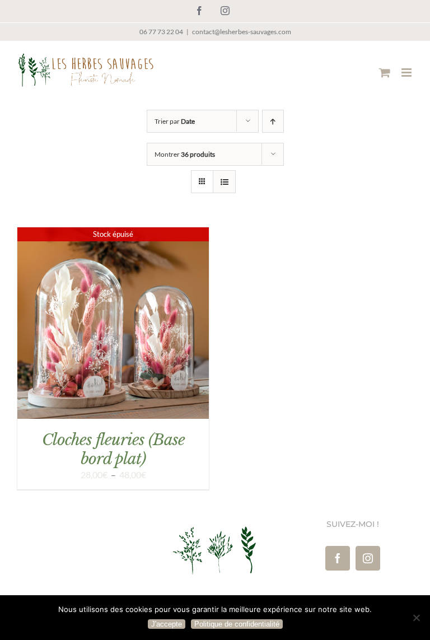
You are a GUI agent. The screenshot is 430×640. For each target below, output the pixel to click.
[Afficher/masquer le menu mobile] (407, 72)
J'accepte (166, 624)
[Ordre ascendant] (273, 121)
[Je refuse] (416, 617)
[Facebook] (337, 558)
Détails (113, 324)
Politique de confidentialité (236, 624)
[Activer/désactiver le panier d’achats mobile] (384, 72)
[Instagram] (368, 558)
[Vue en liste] (224, 182)
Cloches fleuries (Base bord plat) (113, 449)
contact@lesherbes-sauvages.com (241, 31)
